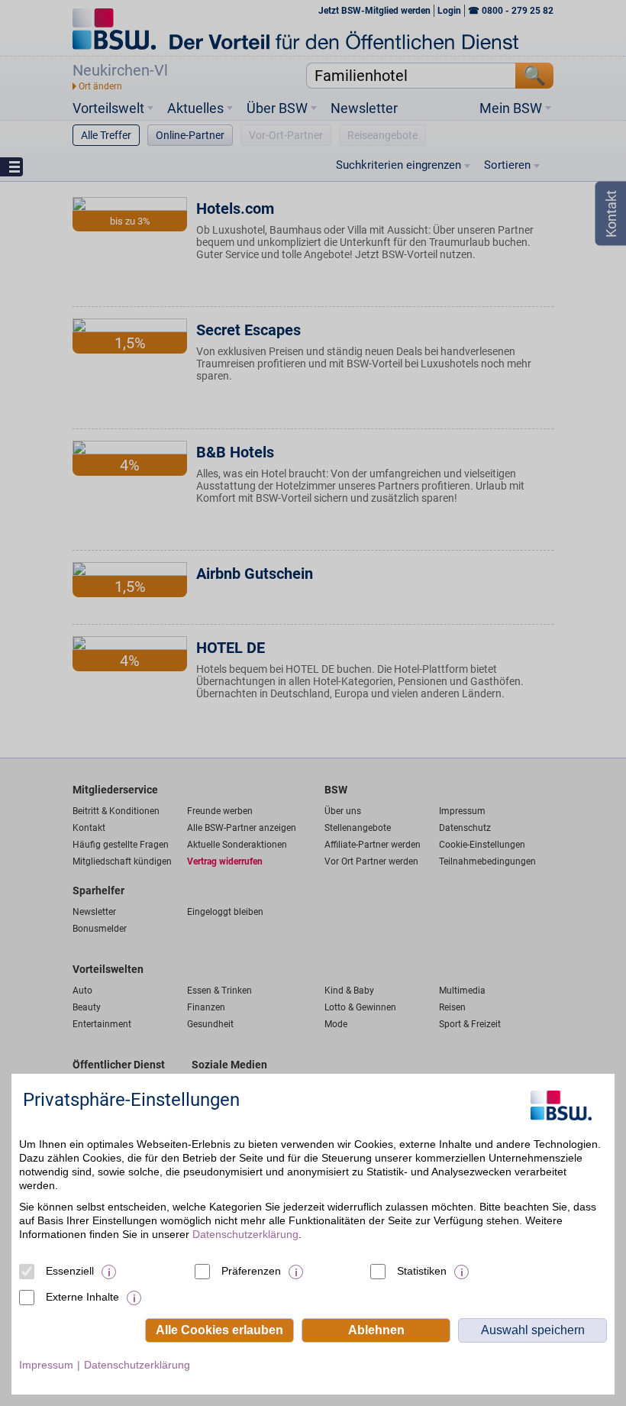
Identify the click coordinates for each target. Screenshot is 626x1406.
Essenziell (70, 1271)
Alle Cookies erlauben (219, 1330)
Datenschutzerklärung (245, 1234)
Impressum (46, 1365)
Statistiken (422, 1271)
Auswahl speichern (533, 1330)
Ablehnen (376, 1330)
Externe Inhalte (82, 1297)
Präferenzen (251, 1271)
